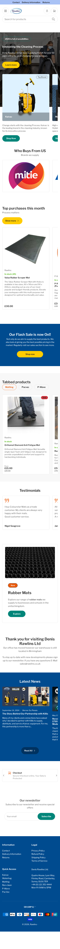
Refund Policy (37, 854)
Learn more (11, 65)
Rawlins (8, 270)
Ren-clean (7, 885)
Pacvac (25, 387)
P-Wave (41, 387)
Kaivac (5, 875)
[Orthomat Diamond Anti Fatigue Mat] (26, 415)
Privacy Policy (38, 850)
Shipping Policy (38, 857)
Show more (10, 220)
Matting (9, 387)
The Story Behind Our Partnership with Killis (25, 713)
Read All (28, 750)
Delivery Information (31, 2)
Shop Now (11, 138)
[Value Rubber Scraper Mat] (26, 247)
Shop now (30, 354)
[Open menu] (5, 11)
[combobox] (30, 19)
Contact (16, 2)
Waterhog (7, 878)
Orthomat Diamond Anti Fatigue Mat (22, 445)
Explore (17, 614)
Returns (46, 2)
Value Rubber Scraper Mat (17, 277)
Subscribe (46, 816)
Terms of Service (39, 861)
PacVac (6, 892)
